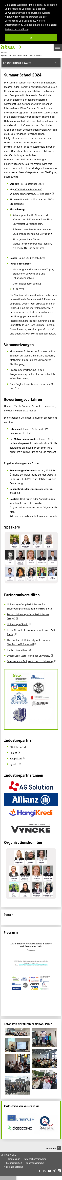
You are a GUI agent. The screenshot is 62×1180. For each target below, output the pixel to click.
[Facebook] (39, 1171)
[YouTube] (49, 1171)
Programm (11, 932)
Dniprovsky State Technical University (28, 655)
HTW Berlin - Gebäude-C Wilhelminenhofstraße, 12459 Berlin (30, 191)
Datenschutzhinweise (35, 1159)
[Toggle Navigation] (58, 47)
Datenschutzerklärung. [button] (17, 29)
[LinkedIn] (44, 1171)
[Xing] (54, 1171)
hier (31, 410)
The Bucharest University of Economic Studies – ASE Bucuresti (28, 642)
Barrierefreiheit (14, 1163)
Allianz (13, 753)
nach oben (50, 1148)
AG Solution (16, 747)
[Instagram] (59, 1171)
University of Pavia (17, 624)
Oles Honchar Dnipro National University (30, 661)
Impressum (14, 1159)
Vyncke (14, 764)
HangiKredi (16, 758)
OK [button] (31, 37)
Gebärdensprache (34, 1163)
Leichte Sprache (14, 1167)
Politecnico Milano (17, 650)
